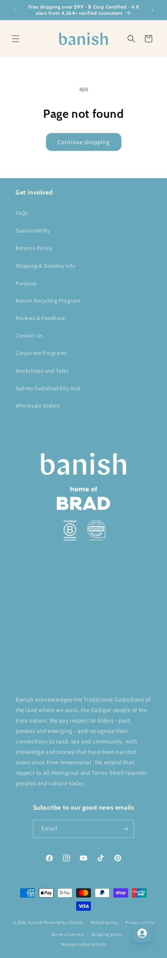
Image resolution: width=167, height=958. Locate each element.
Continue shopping (83, 142)
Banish (35, 922)
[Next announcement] (152, 10)
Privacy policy (139, 922)
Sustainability (33, 230)
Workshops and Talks (42, 370)
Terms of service (67, 934)
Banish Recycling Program (48, 300)
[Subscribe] (125, 829)
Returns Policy (34, 247)
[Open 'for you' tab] (142, 933)
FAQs (22, 213)
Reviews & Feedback (41, 318)
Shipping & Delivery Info (45, 265)
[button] (15, 38)
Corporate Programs (41, 352)
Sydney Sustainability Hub (48, 388)
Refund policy (104, 922)
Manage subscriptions (83, 944)
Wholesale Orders (38, 405)
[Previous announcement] (14, 10)
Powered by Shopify (63, 922)
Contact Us (29, 335)
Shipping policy (107, 934)
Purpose (26, 283)
